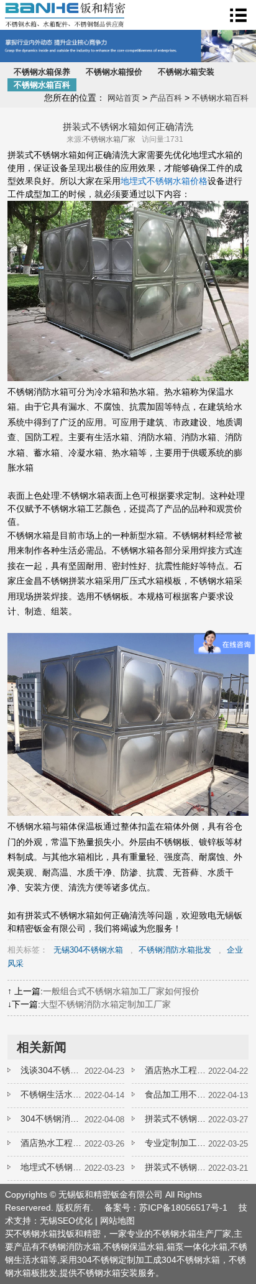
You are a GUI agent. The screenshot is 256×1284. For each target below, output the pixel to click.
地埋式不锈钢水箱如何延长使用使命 (52, 1167)
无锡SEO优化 (66, 1221)
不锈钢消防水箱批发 (175, 949)
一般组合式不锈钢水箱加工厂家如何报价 (121, 991)
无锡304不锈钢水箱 (88, 949)
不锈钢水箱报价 (114, 71)
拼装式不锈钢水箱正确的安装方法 (176, 1119)
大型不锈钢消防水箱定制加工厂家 (105, 1004)
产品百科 (166, 98)
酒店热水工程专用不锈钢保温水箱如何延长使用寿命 (176, 1070)
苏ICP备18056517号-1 (183, 1207)
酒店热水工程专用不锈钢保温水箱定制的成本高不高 (52, 1143)
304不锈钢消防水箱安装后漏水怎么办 (52, 1119)
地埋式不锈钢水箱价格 (164, 181)
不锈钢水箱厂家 (109, 139)
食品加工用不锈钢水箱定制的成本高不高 (176, 1094)
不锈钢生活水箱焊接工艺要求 (52, 1094)
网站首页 (123, 98)
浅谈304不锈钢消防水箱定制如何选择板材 (52, 1070)
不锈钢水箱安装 (186, 71)
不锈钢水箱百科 (42, 85)
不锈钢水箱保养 (42, 71)
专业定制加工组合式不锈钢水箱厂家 (176, 1143)
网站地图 (117, 1221)
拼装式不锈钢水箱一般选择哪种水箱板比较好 (176, 1167)
